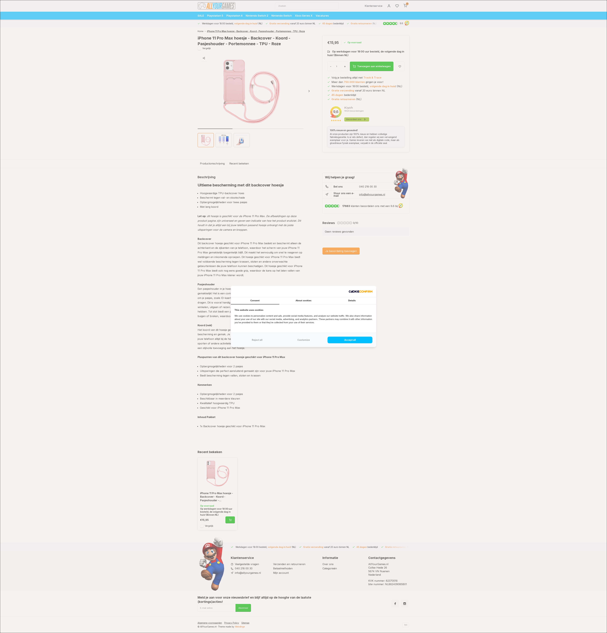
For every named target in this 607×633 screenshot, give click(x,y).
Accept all (350, 340)
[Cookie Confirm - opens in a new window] (360, 291)
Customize (303, 340)
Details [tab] (352, 300)
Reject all (257, 340)
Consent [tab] (255, 300)
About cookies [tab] (303, 300)
